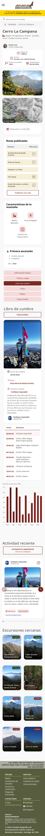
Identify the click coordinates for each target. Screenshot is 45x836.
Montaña (12, 24)
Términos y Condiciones (10, 787)
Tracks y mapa (22, 278)
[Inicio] (5, 24)
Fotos (22, 288)
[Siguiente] (40, 589)
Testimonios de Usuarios (11, 782)
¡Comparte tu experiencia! (23, 550)
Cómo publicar (29, 778)
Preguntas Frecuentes (9, 793)
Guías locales (22, 299)
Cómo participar (30, 784)
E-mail (7, 802)
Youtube (29, 806)
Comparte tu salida (31, 781)
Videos (22, 294)
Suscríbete (8, 819)
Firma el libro (22, 315)
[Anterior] (4, 589)
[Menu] (6, 5)
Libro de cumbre (22, 283)
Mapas (8, 778)
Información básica (22, 273)
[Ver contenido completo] (38, 563)
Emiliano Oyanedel (19, 392)
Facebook (28, 802)
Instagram (29, 809)
